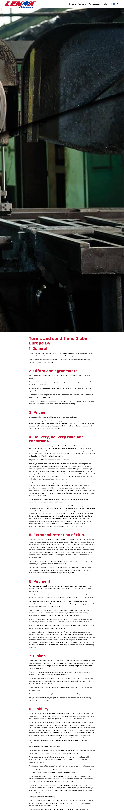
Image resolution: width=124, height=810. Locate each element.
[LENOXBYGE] (20, 4)
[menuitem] (72, 4)
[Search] (118, 4)
